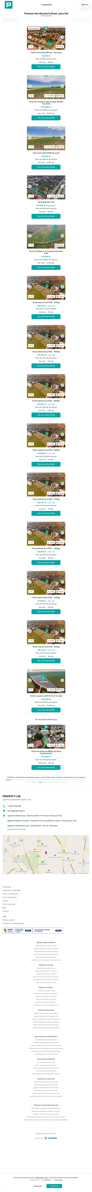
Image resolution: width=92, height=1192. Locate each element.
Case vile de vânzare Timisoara (46, 971)
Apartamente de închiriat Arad (46, 1040)
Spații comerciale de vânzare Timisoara (46, 1019)
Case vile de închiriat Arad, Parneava (46, 1068)
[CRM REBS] (50, 1138)
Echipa (5, 901)
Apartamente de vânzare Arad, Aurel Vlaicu (46, 960)
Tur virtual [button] (51, 96)
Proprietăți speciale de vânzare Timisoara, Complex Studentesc (46, 1120)
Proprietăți (7, 887)
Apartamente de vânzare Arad (46, 946)
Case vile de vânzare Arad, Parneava (46, 979)
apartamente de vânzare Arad (23, 780)
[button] (87, 20)
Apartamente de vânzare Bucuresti (46, 954)
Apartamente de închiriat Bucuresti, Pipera (46, 1051)
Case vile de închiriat (46, 1059)
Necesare (35, 1180)
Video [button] (52, 196)
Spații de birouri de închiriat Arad (46, 1090)
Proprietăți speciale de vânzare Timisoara (46, 1111)
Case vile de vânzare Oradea (46, 974)
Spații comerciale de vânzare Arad (46, 1013)
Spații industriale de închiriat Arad (46, 1082)
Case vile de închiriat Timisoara (46, 1065)
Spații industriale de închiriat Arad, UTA (46, 1093)
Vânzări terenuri (46, 988)
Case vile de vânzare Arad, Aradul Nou (46, 977)
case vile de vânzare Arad (64, 780)
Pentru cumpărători (10, 894)
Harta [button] (61, 46)
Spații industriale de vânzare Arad (46, 1016)
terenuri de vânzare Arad (44, 780)
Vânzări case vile (46, 965)
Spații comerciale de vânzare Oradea (46, 1025)
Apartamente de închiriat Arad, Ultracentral (46, 1045)
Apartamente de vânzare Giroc (46, 957)
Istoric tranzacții (9, 904)
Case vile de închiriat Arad (46, 1062)
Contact (6, 911)
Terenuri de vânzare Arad (46, 991)
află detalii (39, 1177)
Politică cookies (9, 920)
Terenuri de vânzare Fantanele (46, 996)
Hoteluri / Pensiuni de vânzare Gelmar (46, 1114)
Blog (4, 908)
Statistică (47, 1180)
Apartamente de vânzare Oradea (46, 951)
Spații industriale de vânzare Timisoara (46, 1022)
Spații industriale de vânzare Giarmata (46, 1028)
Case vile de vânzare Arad (46, 968)
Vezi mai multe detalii (46, 67)
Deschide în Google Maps (16, 829)
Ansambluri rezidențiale (12, 890)
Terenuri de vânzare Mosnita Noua (46, 993)
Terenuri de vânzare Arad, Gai (46, 999)
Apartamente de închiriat (46, 1037)
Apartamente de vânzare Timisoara (46, 948)
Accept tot (54, 1186)
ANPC (5, 917)
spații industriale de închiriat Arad (54, 782)
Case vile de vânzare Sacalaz (46, 982)
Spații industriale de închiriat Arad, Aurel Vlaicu (46, 1096)
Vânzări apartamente (46, 943)
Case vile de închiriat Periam (46, 1071)
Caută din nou (10, 20)
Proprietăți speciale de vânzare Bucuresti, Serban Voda (46, 1117)
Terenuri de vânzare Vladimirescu (46, 1005)
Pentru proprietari (10, 897)
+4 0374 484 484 (14, 806)
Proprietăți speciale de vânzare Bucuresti (46, 1108)
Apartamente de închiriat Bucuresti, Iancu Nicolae (46, 1048)
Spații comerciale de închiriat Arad (46, 1085)
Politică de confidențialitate (13, 924)
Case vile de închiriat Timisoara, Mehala (46, 1074)
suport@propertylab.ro (16, 811)
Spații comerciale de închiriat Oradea (46, 1088)
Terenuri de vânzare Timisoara (46, 1002)
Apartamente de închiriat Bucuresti (46, 1042)
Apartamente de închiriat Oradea (46, 1054)
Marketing (58, 1180)
